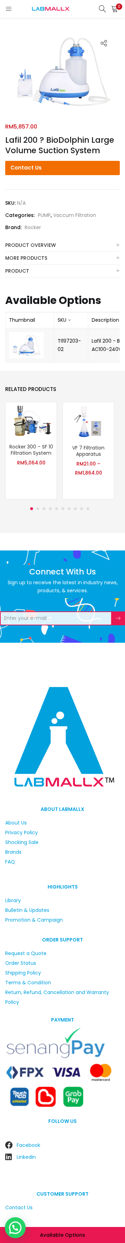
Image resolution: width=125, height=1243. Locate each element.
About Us (16, 822)
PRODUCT (17, 270)
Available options (62, 1235)
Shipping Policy (23, 972)
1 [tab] (31, 508)
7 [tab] (69, 508)
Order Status (20, 963)
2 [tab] (37, 508)
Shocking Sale (22, 842)
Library (13, 900)
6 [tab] (62, 508)
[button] (114, 8)
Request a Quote (26, 953)
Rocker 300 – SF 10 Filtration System (31, 450)
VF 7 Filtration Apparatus (88, 451)
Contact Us (26, 167)
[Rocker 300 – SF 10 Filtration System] (31, 420)
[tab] (62, 245)
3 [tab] (44, 508)
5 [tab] (56, 508)
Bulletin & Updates (27, 910)
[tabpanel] (31, 451)
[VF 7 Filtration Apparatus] (88, 420)
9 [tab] (81, 508)
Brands (13, 852)
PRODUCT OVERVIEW (30, 245)
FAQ (10, 861)
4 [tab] (50, 508)
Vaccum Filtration (74, 215)
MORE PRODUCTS (26, 258)
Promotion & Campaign (34, 919)
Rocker (33, 227)
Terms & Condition (28, 982)
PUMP (44, 215)
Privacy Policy (21, 832)
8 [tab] (75, 508)
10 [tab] (87, 508)
